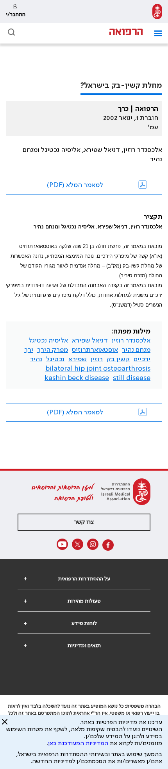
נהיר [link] (36, 359)
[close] (4, 725)
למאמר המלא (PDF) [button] (75, 185)
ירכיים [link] (142, 359)
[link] (157, 11)
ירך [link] (28, 349)
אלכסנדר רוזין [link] (131, 340)
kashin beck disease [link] (77, 378)
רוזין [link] (97, 359)
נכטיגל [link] (55, 359)
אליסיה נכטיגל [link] (48, 340)
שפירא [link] (77, 359)
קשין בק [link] (118, 359)
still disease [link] (131, 378)
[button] (155, 33)
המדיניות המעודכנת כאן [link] (78, 743)
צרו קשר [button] (84, 522)
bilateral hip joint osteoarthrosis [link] (97, 368)
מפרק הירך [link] (52, 349)
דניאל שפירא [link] (90, 340)
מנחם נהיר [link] (136, 349)
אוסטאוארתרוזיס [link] (95, 349)
